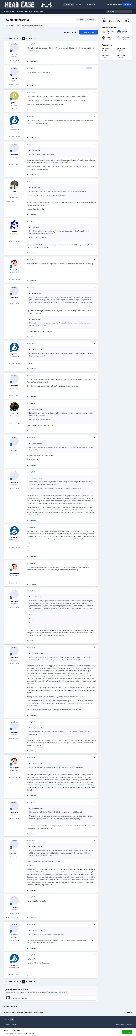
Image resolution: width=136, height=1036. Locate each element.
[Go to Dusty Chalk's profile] (14, 406)
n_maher (14, 127)
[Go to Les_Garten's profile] (14, 290)
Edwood (11, 25)
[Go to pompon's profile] (14, 95)
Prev (10, 38)
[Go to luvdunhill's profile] (14, 725)
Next (30, 38)
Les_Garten (14, 298)
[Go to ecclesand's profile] (14, 900)
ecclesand (14, 907)
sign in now (46, 992)
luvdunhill (14, 732)
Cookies (14, 1024)
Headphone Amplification (34, 25)
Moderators (15, 157)
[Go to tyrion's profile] (14, 224)
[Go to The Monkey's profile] (14, 263)
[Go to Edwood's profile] (7, 26)
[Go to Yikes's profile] (14, 184)
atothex (14, 54)
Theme (7, 1024)
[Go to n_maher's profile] (14, 120)
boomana (14, 155)
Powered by (123, 1024)
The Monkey (14, 270)
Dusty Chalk (14, 413)
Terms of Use (30, 1033)
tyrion (14, 231)
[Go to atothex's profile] (14, 47)
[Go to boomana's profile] (14, 147)
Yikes (14, 192)
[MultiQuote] (27, 61)
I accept (128, 1032)
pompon (14, 103)
